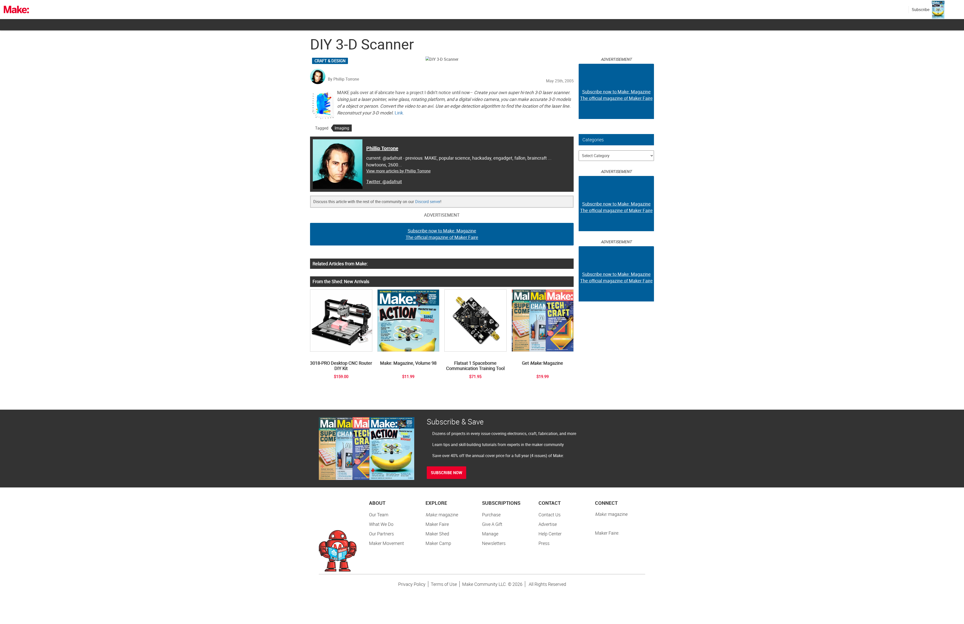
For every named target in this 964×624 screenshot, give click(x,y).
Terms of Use (444, 584)
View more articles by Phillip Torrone (398, 171)
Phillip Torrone (382, 148)
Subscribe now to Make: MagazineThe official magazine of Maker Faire (442, 234)
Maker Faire (437, 524)
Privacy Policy (412, 584)
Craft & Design (330, 61)
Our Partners (381, 534)
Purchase (491, 515)
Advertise (547, 524)
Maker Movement (386, 543)
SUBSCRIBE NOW (446, 472)
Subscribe (920, 9)
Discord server (427, 201)
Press (544, 543)
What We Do (381, 524)
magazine (442, 515)
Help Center (550, 534)
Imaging (342, 128)
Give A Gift (492, 524)
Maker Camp (438, 543)
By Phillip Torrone (343, 79)
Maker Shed (437, 534)
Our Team (378, 515)
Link (399, 113)
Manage (490, 534)
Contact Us (549, 515)
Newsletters (494, 543)
